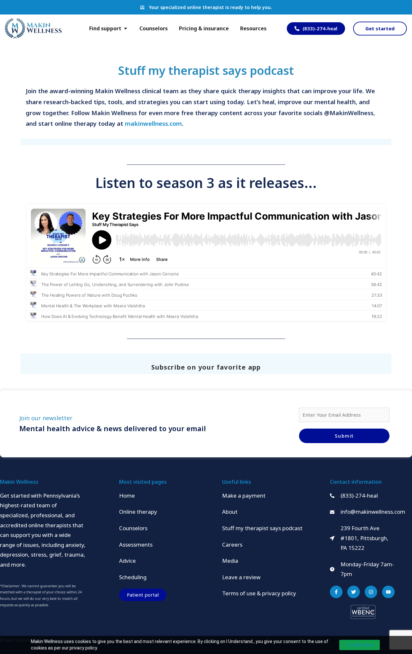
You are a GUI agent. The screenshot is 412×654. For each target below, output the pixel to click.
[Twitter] (353, 592)
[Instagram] (371, 592)
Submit (344, 435)
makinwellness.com (153, 123)
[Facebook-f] (336, 592)
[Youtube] (388, 592)
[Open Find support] (125, 28)
